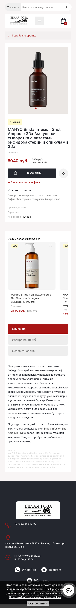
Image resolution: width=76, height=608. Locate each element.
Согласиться (38, 603)
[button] (36, 108)
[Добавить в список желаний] (63, 173)
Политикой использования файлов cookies (35, 597)
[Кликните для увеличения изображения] (38, 80)
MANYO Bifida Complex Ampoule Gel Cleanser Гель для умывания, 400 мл (31, 298)
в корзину (34, 173)
